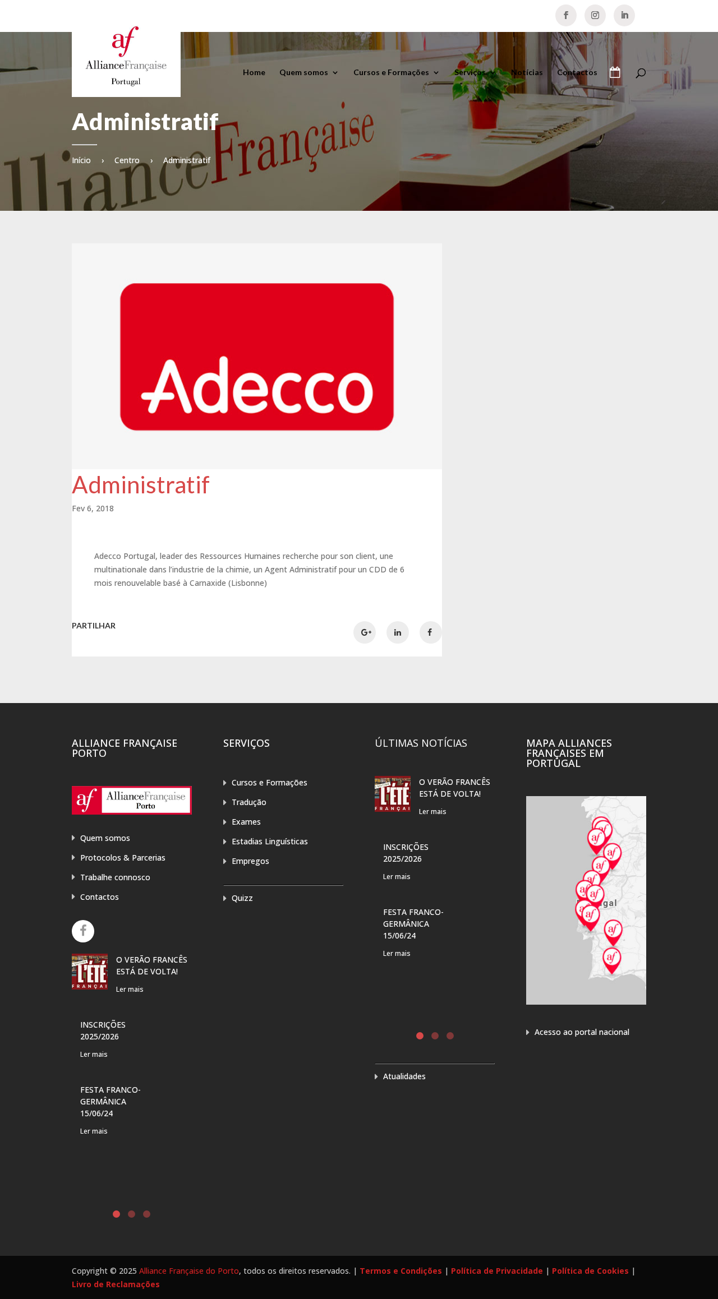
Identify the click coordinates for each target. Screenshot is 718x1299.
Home (254, 72)
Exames (246, 821)
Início (81, 160)
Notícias (527, 72)
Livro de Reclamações (116, 1284)
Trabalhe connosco (115, 877)
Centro (127, 160)
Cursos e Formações (391, 72)
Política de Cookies (590, 1270)
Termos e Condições (401, 1270)
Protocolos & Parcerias (122, 857)
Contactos (577, 72)
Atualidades (404, 1076)
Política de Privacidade (497, 1270)
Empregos (250, 861)
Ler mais (130, 989)
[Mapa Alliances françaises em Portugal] (586, 1001)
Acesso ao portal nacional (582, 1032)
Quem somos (303, 72)
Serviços (470, 72)
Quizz (242, 898)
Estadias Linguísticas (270, 841)
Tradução (249, 802)
